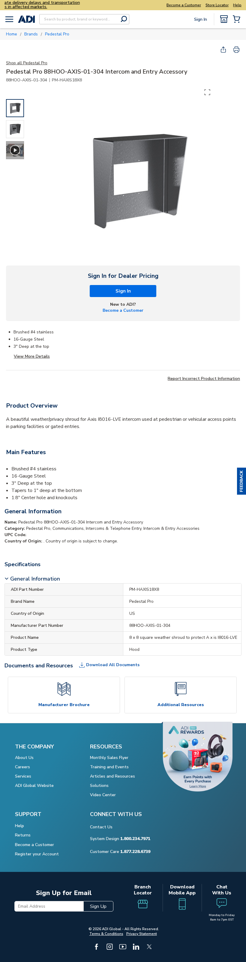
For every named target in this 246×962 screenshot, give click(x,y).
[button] (241, 481)
